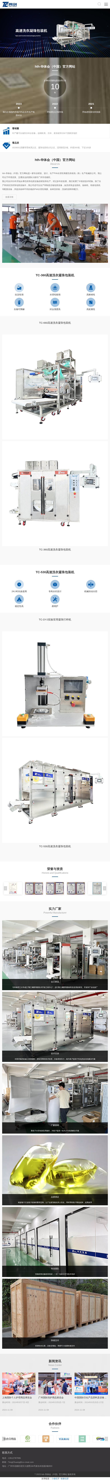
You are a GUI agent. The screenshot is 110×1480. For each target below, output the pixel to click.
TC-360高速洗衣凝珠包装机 (55, 549)
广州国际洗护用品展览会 (87, 1397)
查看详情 (9, 197)
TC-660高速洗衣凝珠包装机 (55, 322)
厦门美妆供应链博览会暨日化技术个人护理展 (25, 1397)
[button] (104, 888)
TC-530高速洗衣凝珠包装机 (55, 846)
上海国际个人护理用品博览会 (53, 1397)
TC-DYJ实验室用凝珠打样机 (55, 619)
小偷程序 (55, 1478)
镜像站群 (65, 1478)
